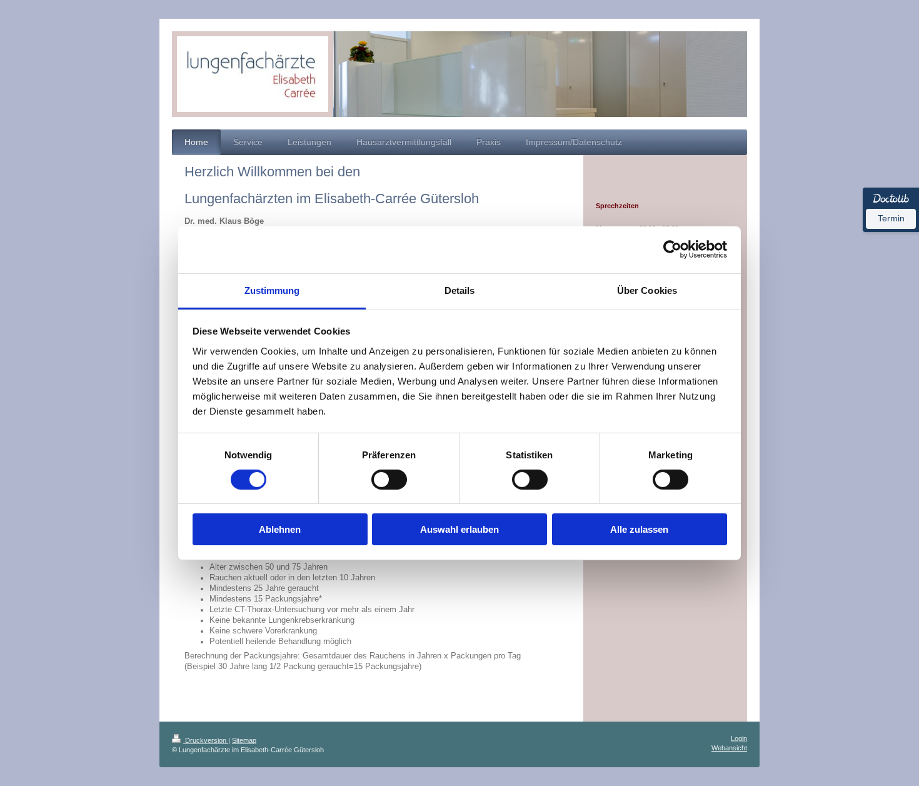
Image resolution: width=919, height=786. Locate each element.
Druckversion (205, 740)
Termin (891, 218)
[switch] (389, 480)
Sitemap (244, 740)
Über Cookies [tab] (647, 290)
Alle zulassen (639, 529)
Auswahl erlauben (459, 529)
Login (739, 738)
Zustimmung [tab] (272, 290)
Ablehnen (280, 529)
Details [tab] (459, 290)
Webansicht (729, 748)
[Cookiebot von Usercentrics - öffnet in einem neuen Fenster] (672, 249)
